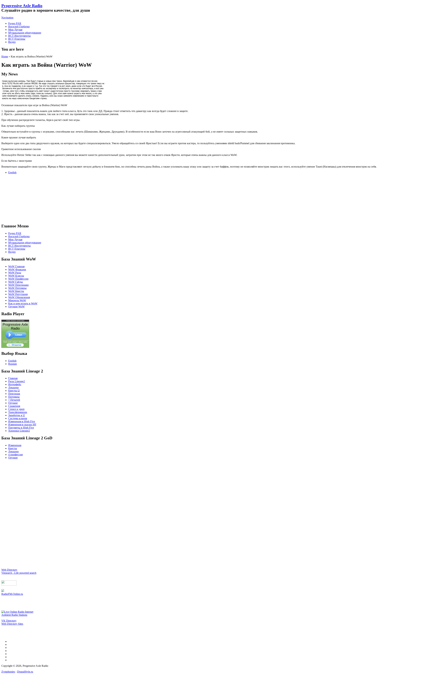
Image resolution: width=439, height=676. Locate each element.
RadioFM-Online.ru (12, 593)
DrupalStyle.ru (25, 671)
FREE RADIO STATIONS (15, 321)
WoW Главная (16, 266)
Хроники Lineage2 (19, 430)
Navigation (7, 17)
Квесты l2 (14, 390)
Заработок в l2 (16, 415)
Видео (12, 41)
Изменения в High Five (21, 421)
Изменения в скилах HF (22, 424)
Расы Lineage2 (16, 381)
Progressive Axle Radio (21, 5)
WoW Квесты (16, 291)
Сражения (14, 406)
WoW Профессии (18, 278)
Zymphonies (8, 671)
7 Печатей (14, 399)
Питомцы (14, 396)
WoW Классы (16, 275)
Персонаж (14, 393)
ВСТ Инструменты (19, 35)
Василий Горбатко (19, 26)
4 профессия (15, 454)
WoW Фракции (17, 269)
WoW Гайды (15, 281)
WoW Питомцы (17, 288)
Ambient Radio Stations (14, 614)
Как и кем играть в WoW (22, 303)
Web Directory (9, 569)
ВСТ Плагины (16, 38)
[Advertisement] (219, 198)
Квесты (12, 448)
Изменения (14, 445)
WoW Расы (14, 272)
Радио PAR (14, 23)
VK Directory (8, 620)
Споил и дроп (16, 409)
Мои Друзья (15, 29)
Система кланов (17, 418)
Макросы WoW (17, 300)
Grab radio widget (10, 342)
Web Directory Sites (12, 623)
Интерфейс (14, 384)
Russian (12, 363)
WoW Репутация (18, 294)
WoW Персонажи (18, 284)
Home (4, 56)
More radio (23, 342)
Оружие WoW (16, 306)
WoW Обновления (19, 297)
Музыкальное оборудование (24, 32)
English (12, 172)
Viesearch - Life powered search (18, 572)
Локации (13, 387)
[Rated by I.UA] (8, 584)
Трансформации (17, 412)
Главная (12, 378)
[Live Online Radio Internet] (17, 611)
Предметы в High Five (21, 427)
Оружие (13, 402)
